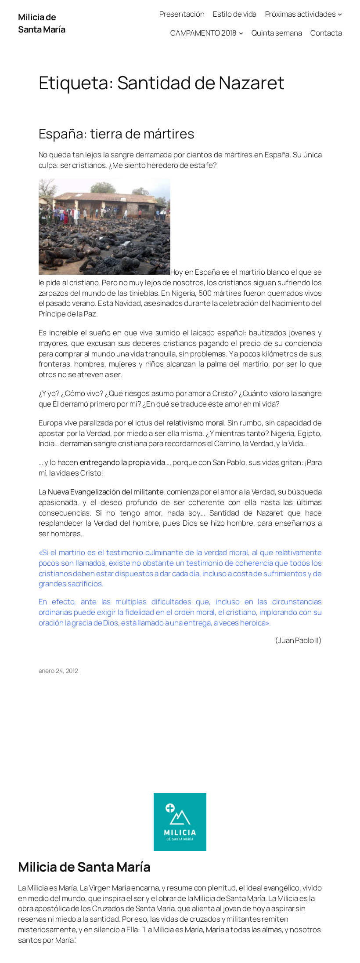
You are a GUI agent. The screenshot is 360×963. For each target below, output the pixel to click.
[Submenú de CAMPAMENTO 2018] (241, 33)
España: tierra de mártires (116, 133)
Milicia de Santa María (41, 23)
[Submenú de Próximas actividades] (340, 14)
